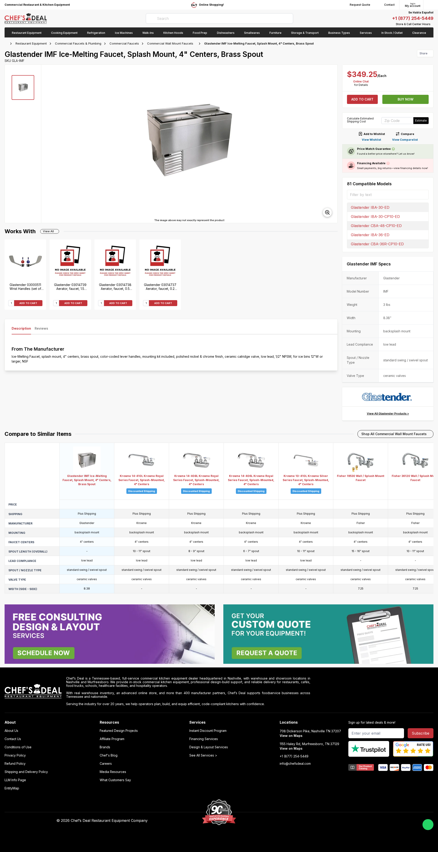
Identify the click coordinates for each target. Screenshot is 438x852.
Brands (105, 747)
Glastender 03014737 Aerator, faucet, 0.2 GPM (160, 287)
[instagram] (328, 821)
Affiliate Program (112, 739)
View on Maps (291, 736)
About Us (11, 731)
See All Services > (203, 755)
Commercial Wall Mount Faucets (170, 43)
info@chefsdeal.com (295, 763)
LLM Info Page (15, 780)
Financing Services (203, 739)
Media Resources (113, 772)
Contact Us (13, 739)
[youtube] (301, 821)
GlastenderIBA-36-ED (370, 235)
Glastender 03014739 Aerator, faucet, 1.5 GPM (70, 287)
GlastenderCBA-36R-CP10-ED (377, 244)
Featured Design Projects (119, 731)
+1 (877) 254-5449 (412, 18)
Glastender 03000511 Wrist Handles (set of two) (25, 287)
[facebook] (292, 821)
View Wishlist (371, 139)
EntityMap (12, 788)
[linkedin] (319, 821)
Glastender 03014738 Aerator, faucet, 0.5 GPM (115, 287)
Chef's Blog (108, 755)
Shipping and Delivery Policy (26, 772)
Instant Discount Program (208, 731)
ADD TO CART (28, 303)
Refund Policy (15, 763)
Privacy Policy (15, 755)
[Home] (7, 43)
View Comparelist (405, 139)
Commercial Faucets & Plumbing (78, 43)
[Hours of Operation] (432, 24)
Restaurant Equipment (31, 43)
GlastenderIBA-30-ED (370, 207)
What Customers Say (115, 780)
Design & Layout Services (208, 747)
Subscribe (420, 733)
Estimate (421, 120)
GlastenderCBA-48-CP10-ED (376, 225)
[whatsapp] (427, 824)
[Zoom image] (327, 212)
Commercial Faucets (124, 43)
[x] (310, 821)
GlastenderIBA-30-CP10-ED (375, 216)
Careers (106, 763)
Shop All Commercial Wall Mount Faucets (394, 434)
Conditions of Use (18, 747)
